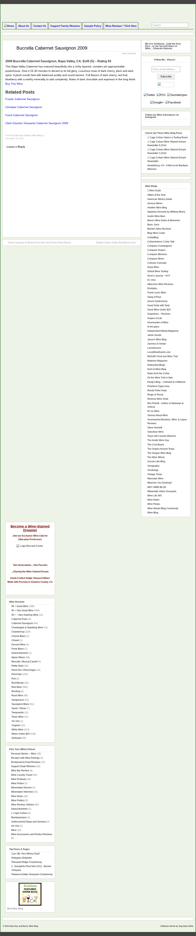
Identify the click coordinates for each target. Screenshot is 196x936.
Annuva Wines (155, 203)
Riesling (15, 691)
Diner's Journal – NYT (158, 275)
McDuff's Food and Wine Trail (162, 356)
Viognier (15, 725)
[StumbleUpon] (177, 95)
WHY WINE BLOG (156, 487)
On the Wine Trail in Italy (160, 377)
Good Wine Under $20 (159, 309)
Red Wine (16, 687)
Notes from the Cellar (158, 373)
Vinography (153, 466)
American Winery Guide (159, 199)
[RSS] (161, 95)
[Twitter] (149, 95)
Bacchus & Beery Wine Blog (28, 135)
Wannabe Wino (155, 478)
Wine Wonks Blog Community (162, 508)
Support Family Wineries (65, 26)
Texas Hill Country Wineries (161, 436)
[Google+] (157, 102)
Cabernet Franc (19, 619)
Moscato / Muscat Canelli (24, 661)
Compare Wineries (157, 254)
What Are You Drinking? (159, 482)
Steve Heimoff (154, 427)
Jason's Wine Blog (157, 339)
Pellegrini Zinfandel (21, 858)
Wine (13, 830)
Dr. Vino (151, 280)
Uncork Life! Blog (156, 461)
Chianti (15, 640)
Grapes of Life (154, 318)
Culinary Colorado (157, 263)
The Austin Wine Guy (158, 440)
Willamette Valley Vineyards (161, 491)
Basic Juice (153, 224)
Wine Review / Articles (22, 804)
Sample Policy (92, 26)
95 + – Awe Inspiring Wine (24, 615)
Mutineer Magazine (157, 360)
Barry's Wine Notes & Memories (163, 220)
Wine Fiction (17, 783)
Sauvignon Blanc (20, 704)
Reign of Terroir (155, 394)
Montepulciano (19, 817)
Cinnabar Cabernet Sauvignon (23, 107)
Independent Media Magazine (163, 331)
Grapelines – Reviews (158, 314)
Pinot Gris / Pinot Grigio (23, 670)
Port (13, 678)
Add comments (129, 53)
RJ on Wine (153, 411)
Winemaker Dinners (21, 787)
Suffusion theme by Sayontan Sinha (176, 926)
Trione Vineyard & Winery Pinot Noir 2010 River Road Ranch (39, 242)
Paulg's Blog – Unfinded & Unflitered (166, 382)
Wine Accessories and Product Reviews (31, 834)
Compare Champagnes (159, 246)
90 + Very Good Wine (22, 610)
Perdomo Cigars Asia (158, 386)
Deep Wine (153, 267)
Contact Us (39, 26)
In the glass (153, 326)
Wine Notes (153, 499)
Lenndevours (154, 348)
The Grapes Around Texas (160, 449)
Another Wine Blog (157, 207)
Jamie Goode (154, 335)
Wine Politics (17, 800)
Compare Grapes (156, 250)
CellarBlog (152, 237)
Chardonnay (17, 631)
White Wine (17, 729)
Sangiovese (17, 700)
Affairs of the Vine (156, 195)
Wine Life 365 (154, 495)
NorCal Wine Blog (156, 369)
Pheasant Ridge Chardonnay (26, 862)
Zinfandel (16, 738)
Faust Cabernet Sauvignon (21, 115)
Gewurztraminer (19, 653)
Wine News (17, 796)
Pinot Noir (16, 674)
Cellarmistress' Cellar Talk (160, 241)
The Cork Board (155, 444)
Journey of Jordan (156, 343)
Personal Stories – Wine (23, 753)
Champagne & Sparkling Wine (27, 627)
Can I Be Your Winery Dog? (25, 853)
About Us (23, 26)
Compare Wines (155, 258)
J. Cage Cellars (19, 813)
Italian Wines (18, 657)
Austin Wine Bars (156, 216)
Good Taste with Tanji (158, 305)
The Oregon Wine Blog (159, 453)
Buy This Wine (14, 83)
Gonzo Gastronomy (157, 301)
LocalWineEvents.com (159, 352)
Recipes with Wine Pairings (25, 758)
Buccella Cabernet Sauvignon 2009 (51, 48)
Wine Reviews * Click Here (120, 26)
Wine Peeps (153, 504)
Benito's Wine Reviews (159, 228)
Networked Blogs (156, 365)
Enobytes (152, 288)
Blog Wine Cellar (156, 233)
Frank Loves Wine (156, 292)
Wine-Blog (152, 512)
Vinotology (152, 470)
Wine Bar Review (20, 770)
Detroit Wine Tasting (157, 271)
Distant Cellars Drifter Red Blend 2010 (116, 242)
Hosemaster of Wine (157, 322)
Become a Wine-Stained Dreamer (30, 528)
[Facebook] (173, 102)
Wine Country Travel (21, 775)
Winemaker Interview (22, 791)
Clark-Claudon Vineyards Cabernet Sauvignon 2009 (36, 123)
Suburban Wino (155, 431)
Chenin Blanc (18, 636)
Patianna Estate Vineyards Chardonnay (32, 874)
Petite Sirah (17, 665)
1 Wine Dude (154, 190)
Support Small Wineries (23, 766)
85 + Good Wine (19, 606)
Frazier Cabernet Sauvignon (22, 99)
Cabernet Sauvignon (22, 623)
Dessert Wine (18, 644)
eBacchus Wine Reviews (160, 284)
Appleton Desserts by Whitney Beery (166, 211)
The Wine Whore (156, 457)
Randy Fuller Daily (157, 390)
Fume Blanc (17, 648)
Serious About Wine (157, 415)
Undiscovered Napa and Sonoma (28, 821)
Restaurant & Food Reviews (25, 762)
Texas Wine (17, 716)
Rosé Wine (17, 695)
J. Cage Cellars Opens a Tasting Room (167, 137)
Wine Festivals (18, 779)
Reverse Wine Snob (157, 399)
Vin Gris (15, 721)
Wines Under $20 (20, 733)
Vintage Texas (154, 474)
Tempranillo (17, 712)
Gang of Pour (154, 297)
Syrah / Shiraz (18, 708)
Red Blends (17, 683)
